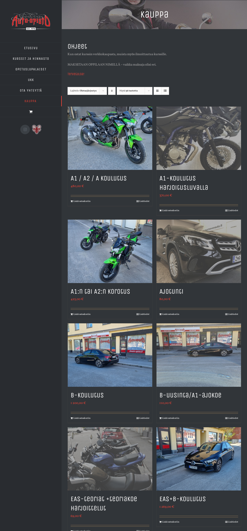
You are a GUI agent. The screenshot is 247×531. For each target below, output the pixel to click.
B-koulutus (87, 395)
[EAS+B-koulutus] (198, 459)
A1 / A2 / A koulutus (99, 178)
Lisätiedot (144, 201)
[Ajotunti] (198, 251)
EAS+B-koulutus (182, 499)
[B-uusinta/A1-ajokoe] (198, 355)
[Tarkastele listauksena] (165, 91)
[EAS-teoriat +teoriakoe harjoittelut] (110, 459)
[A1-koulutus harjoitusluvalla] (198, 138)
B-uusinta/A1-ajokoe (190, 395)
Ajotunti (171, 291)
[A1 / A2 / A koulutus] (110, 138)
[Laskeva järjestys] (112, 91)
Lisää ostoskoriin (82, 201)
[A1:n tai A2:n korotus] (110, 251)
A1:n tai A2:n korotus (100, 291)
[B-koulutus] (110, 355)
